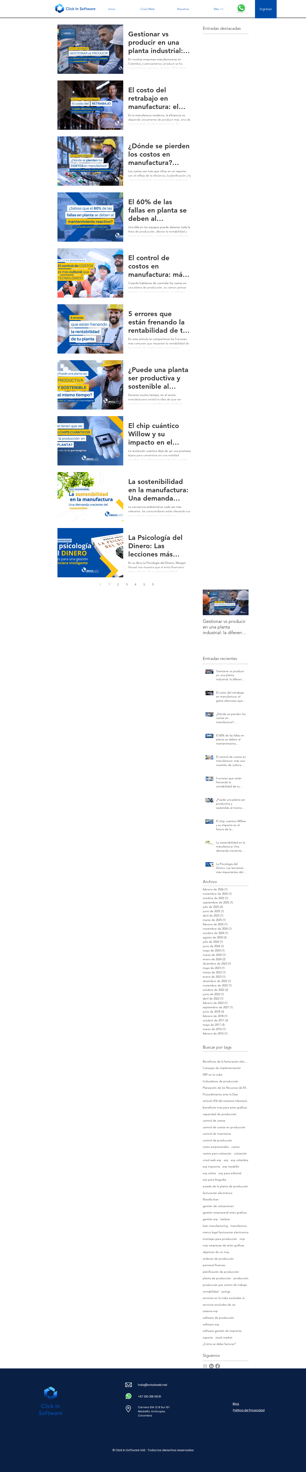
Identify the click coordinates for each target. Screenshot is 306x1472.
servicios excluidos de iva (219, 1304)
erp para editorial (230, 1173)
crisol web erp (212, 1160)
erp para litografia (214, 1179)
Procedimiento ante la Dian (220, 1094)
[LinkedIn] (211, 1366)
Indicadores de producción (220, 1081)
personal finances (214, 1265)
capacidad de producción (219, 1114)
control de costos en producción (224, 1127)
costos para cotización (217, 1153)
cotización (240, 1153)
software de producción (218, 1318)
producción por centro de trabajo (225, 1285)
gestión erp (210, 1219)
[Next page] (153, 584)
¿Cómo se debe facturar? (219, 1344)
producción (241, 1278)
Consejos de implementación (222, 1068)
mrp (242, 1239)
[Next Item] (242, 602)
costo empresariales (216, 1147)
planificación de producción (221, 1272)
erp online (209, 1173)
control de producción (217, 1140)
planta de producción (217, 1278)
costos (235, 1147)
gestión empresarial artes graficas (225, 1212)
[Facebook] (217, 1366)
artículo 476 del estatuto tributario (225, 1101)
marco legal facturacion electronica (225, 1232)
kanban (225, 1219)
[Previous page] (100, 584)
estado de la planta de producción (225, 1186)
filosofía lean (211, 1199)
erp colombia (239, 1160)
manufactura (238, 1226)
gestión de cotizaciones (218, 1206)
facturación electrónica (217, 1193)
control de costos (214, 1120)
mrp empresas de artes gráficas (223, 1245)
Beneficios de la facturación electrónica (226, 1061)
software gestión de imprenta (222, 1331)
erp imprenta (211, 1166)
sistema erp (210, 1311)
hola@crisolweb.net (152, 1385)
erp (226, 1160)
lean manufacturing (215, 1226)
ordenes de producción (218, 1258)
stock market (223, 1337)
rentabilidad (211, 1291)
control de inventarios (217, 1134)
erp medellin (231, 1166)
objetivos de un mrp (216, 1252)
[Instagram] (205, 1366)
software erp (211, 1324)
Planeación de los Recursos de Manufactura (226, 1088)
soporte (208, 1337)
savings (225, 1291)
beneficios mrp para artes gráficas (225, 1107)
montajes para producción (220, 1239)
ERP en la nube (213, 1074)
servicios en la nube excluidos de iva (226, 1298)
